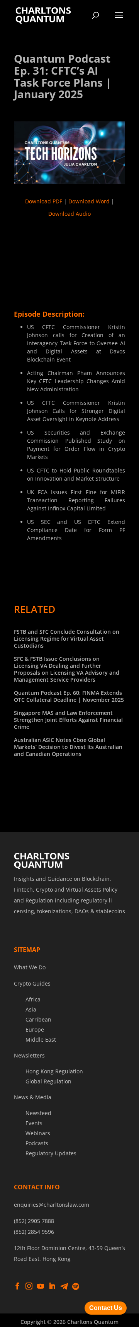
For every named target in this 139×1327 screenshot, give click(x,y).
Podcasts (36, 1143)
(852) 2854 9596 (34, 1231)
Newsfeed (38, 1113)
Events (33, 1123)
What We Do (30, 967)
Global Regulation (48, 1081)
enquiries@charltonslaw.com (51, 1204)
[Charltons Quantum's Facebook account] (17, 1286)
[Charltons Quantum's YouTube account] (40, 1286)
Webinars (37, 1133)
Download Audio (69, 213)
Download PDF (43, 201)
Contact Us (105, 1308)
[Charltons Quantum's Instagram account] (28, 1286)
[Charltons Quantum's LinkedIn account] (52, 1286)
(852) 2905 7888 (34, 1221)
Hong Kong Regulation (54, 1071)
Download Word (89, 201)
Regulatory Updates (50, 1153)
